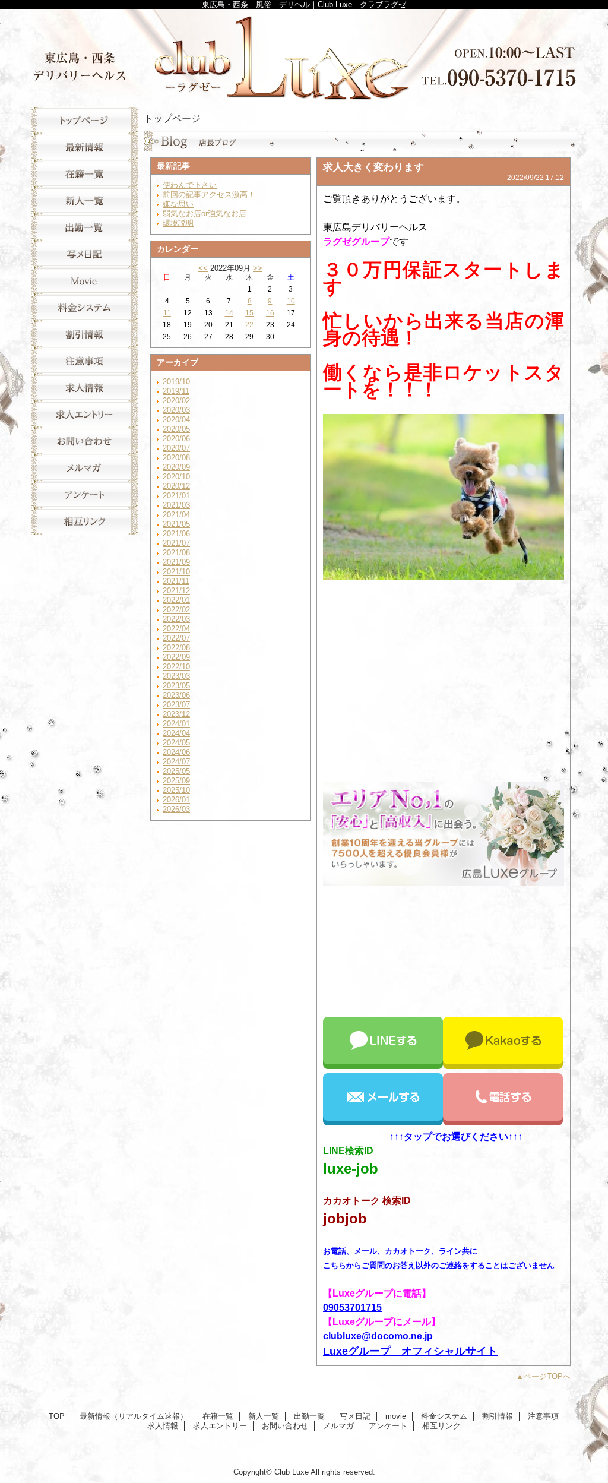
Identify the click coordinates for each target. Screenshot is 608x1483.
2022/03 (176, 619)
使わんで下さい (190, 185)
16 (270, 313)
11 (167, 313)
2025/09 (176, 780)
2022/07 (176, 638)
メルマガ (84, 467)
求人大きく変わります (373, 167)
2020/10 (176, 476)
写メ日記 (84, 254)
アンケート (84, 494)
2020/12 (176, 486)
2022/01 (176, 600)
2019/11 (176, 391)
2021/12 (176, 590)
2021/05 (176, 524)
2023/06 (176, 695)
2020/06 (176, 438)
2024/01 (176, 723)
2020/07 (176, 448)
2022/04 (176, 628)
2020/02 (176, 400)
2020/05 (176, 429)
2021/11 (176, 581)
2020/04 (176, 419)
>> (257, 268)
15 (249, 313)
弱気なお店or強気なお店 (204, 213)
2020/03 (176, 410)
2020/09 (176, 467)
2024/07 (176, 761)
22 (249, 325)
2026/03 (176, 809)
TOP (84, 120)
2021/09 (176, 562)
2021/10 (176, 571)
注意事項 (84, 360)
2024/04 (176, 733)
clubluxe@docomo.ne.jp (378, 1336)
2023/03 (176, 676)
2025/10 (176, 790)
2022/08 (176, 647)
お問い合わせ (84, 441)
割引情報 (84, 334)
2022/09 (176, 657)
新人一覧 (84, 200)
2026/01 (176, 799)
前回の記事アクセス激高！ (209, 194)
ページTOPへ (547, 1376)
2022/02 (176, 609)
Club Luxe (304, 55)
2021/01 (176, 495)
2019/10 (176, 381)
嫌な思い (178, 204)
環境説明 (178, 223)
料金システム (84, 307)
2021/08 (176, 552)
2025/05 (176, 771)
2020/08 (176, 457)
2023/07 (176, 704)
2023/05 (176, 685)
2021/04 (176, 514)
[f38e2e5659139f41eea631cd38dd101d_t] (443, 577)
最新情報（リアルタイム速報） (84, 147)
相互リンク (84, 521)
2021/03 (176, 505)
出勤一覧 (84, 227)
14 (229, 313)
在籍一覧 (84, 173)
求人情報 (84, 387)
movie (84, 280)
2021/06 (176, 533)
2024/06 (176, 752)
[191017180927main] (443, 882)
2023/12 (176, 714)
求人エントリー (84, 414)
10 (291, 301)
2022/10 (176, 666)
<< (203, 268)
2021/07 (176, 543)
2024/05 (176, 742)
